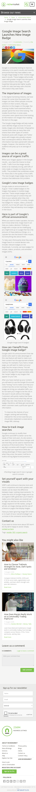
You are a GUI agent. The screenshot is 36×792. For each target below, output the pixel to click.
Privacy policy (22, 746)
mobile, (9, 532)
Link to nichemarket (8, 765)
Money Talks (27, 624)
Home (6, 17)
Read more (7, 587)
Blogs (20, 748)
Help (3, 756)
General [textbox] (6, 706)
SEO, (14, 532)
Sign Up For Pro (9, 771)
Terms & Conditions (8, 746)
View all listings (7, 748)
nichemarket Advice (24, 17)
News (13, 17)
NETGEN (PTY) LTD (23, 790)
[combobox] (18, 705)
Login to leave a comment (25, 651)
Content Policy (22, 756)
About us (5, 753)
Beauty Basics (27, 574)
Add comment (27, 670)
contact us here (8, 529)
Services (4, 751)
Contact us (21, 753)
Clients (20, 751)
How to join (6, 762)
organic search (21, 532)
